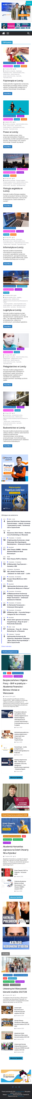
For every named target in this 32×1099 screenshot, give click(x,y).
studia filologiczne (7, 183)
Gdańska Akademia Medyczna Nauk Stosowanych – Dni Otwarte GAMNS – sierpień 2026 (20, 885)
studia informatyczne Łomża (22, 242)
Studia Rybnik (7, 842)
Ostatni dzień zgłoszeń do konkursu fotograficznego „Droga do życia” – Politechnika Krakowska (18, 622)
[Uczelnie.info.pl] (3, 33)
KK (15, 995)
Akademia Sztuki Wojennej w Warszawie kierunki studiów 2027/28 (21, 1035)
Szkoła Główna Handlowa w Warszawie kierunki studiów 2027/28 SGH (21, 1023)
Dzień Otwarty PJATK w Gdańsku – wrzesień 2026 (21, 872)
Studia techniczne (8, 410)
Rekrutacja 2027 (12, 978)
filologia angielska (20, 180)
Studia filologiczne (22, 169)
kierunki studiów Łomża (18, 72)
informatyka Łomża (8, 241)
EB (15, 69)
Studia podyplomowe (18, 673)
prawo (4, 125)
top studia (18, 76)
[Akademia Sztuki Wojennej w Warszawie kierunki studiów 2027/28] (7, 1036)
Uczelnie (6, 984)
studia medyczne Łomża (9, 76)
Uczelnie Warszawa (15, 984)
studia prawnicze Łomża (18, 127)
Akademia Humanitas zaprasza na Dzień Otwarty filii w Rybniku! (16, 849)
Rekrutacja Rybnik (18, 839)
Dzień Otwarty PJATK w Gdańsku (17, 559)
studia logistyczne (7, 305)
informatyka (19, 239)
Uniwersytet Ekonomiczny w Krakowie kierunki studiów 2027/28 (19, 1010)
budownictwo (8, 415)
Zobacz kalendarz (6, 646)
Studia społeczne (8, 676)
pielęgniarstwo (6, 358)
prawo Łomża (10, 125)
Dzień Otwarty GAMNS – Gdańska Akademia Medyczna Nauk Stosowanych (17, 551)
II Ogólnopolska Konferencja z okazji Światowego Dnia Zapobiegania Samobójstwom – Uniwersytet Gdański (18, 542)
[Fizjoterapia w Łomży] (16, 54)
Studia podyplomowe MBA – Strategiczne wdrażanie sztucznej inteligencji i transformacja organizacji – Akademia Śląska (21, 764)
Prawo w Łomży (10, 132)
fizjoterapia (19, 71)
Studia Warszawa (18, 676)
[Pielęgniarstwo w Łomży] (16, 340)
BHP (5, 673)
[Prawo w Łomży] (16, 107)
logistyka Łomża (7, 299)
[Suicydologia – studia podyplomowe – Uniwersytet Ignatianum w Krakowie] (7, 751)
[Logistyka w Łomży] (16, 278)
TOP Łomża (16, 66)
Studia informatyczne (9, 231)
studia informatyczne (8, 242)
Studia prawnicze (8, 119)
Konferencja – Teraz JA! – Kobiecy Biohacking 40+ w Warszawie (17, 630)
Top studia (24, 66)
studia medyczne (15, 74)
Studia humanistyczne (9, 172)
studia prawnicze (7, 127)
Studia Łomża (21, 62)
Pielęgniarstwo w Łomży (14, 366)
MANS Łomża (15, 299)
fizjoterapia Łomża (7, 72)
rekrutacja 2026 (7, 839)
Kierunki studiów (8, 975)
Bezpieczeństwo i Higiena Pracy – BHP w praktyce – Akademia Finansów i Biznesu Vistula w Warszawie (15, 686)
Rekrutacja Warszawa (9, 981)
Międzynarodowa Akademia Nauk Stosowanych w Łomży (15, 301)
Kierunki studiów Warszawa (20, 975)
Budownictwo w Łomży (14, 427)
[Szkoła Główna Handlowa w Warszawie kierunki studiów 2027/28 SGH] (7, 1024)
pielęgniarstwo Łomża (16, 358)
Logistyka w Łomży (12, 310)
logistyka (19, 297)
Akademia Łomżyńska (10, 71)
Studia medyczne (8, 66)
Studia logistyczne (8, 289)
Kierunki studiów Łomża (9, 62)
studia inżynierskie (22, 286)
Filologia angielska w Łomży (13, 189)
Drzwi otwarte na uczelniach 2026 (12, 836)
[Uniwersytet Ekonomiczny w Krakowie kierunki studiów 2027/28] (7, 1011)
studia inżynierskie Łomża (20, 303)
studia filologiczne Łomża (19, 183)
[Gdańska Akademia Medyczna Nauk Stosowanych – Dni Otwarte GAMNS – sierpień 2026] (7, 886)
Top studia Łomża (7, 77)
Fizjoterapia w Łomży (13, 80)
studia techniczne (15, 421)
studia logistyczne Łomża (19, 305)
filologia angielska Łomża (9, 182)
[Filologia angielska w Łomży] (16, 161)
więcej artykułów (16, 777)
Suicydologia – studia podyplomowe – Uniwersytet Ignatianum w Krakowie (21, 749)
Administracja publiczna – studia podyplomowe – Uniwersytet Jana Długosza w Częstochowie (21, 736)
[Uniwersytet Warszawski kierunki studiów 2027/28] (16, 964)
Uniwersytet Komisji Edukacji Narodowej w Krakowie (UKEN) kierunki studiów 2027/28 (21, 1047)
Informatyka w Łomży (13, 247)
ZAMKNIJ (29, 3)
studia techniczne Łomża (9, 423)
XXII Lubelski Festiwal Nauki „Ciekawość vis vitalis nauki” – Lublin (18, 572)
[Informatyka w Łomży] (16, 220)
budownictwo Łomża (17, 415)
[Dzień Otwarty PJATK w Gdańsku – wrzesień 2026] (7, 873)
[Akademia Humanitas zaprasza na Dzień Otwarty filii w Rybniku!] (16, 826)
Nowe (9, 673)
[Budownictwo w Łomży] (16, 399)
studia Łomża (6, 74)
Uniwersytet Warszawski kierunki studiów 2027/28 (15, 990)
